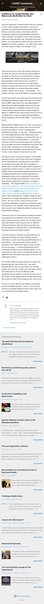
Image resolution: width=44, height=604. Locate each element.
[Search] (41, 4)
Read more (37, 361)
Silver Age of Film (30, 188)
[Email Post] (7, 298)
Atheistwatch (29, 193)
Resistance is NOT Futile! (19, 186)
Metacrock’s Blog (31, 184)
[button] (41, 14)
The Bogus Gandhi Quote (12, 496)
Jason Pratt (14, 305)
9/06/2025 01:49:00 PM (17, 323)
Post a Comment (9, 327)
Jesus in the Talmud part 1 (13, 520)
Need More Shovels (35, 186)
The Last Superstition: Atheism (15, 446)
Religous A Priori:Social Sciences (13, 188)
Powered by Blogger (23, 596)
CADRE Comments (22, 3)
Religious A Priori (25, 191)
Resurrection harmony (11, 543)
